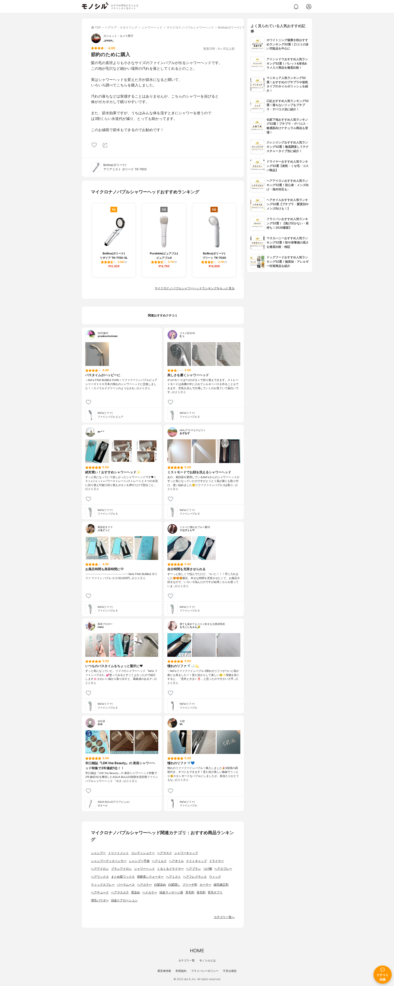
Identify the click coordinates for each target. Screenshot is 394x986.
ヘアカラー (144, 884)
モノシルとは (207, 960)
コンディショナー (143, 853)
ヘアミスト (173, 876)
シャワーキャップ (186, 853)
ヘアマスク (164, 853)
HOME (197, 950)
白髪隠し (174, 884)
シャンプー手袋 (139, 861)
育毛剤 (189, 892)
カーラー (205, 884)
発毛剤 (201, 892)
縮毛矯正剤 (221, 884)
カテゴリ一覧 (186, 960)
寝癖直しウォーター (150, 876)
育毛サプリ (215, 892)
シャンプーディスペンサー (109, 861)
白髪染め (160, 884)
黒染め (135, 892)
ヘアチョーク (100, 892)
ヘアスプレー (223, 868)
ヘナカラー (149, 892)
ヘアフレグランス (195, 876)
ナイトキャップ (196, 861)
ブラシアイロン (121, 868)
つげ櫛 (207, 868)
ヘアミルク (159, 861)
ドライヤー (216, 861)
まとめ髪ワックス (123, 876)
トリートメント (118, 853)
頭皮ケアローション (124, 900)
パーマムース (126, 884)
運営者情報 (164, 971)
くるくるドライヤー (170, 868)
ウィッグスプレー (103, 884)
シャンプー (98, 853)
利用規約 (181, 971)
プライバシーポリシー (204, 971)
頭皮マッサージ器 (171, 892)
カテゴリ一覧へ (224, 917)
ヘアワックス (100, 876)
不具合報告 (230, 971)
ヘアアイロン (100, 868)
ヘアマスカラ (120, 892)
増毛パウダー (100, 900)
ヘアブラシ (193, 868)
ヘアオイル (176, 861)
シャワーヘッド (144, 868)
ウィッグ (215, 876)
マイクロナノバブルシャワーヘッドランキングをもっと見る (195, 288)
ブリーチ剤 (189, 884)
